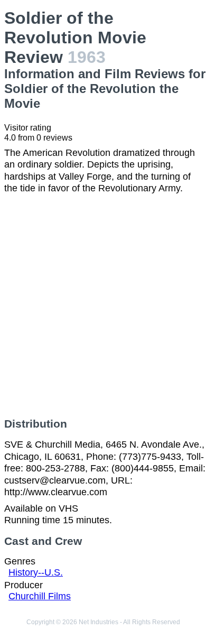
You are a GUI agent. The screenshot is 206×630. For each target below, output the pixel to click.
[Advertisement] (103, 306)
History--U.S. (35, 572)
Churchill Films (39, 596)
